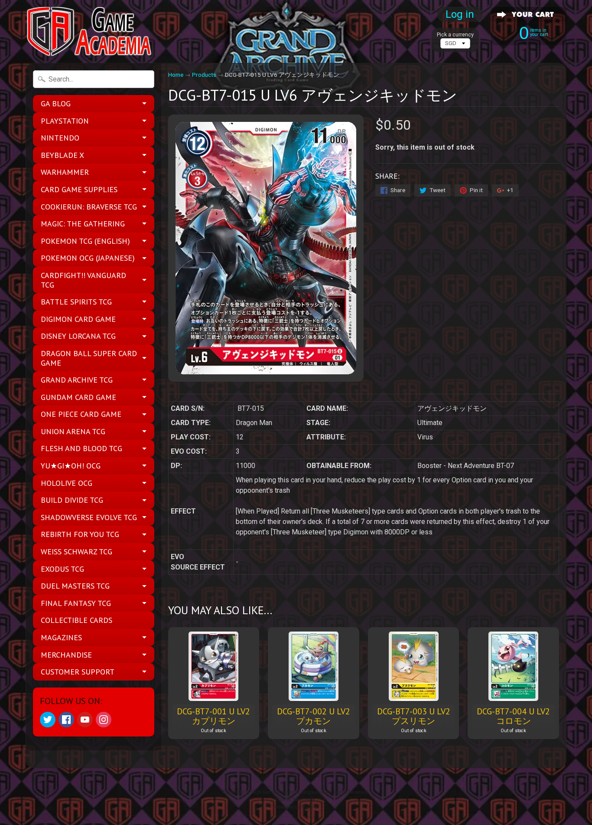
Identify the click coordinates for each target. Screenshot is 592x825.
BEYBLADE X (62, 155)
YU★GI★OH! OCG (71, 466)
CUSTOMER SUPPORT (77, 672)
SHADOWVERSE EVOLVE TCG (89, 517)
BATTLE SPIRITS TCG (76, 302)
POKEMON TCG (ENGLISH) (85, 241)
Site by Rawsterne (296, 799)
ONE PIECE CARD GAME (81, 414)
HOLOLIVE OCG (66, 483)
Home (175, 74)
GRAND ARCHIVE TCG (77, 380)
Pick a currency (455, 34)
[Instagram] (103, 719)
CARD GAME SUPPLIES (79, 189)
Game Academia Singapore (292, 792)
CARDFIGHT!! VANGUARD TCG (83, 280)
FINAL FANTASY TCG (76, 603)
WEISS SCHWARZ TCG (76, 552)
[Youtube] (85, 719)
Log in (460, 14)
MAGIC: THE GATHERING (83, 224)
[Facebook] (66, 719)
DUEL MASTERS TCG (75, 586)
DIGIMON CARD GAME (78, 319)
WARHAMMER (65, 172)
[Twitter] (47, 719)
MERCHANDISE (66, 655)
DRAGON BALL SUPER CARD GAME (89, 358)
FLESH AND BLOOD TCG (81, 448)
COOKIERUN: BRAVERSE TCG (89, 207)
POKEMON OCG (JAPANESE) (88, 258)
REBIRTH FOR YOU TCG (80, 534)
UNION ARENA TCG (73, 431)
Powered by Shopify (296, 807)
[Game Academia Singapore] (91, 31)
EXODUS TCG (62, 569)
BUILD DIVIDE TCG (72, 500)
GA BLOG (56, 103)
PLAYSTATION (65, 121)
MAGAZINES (61, 637)
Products (204, 74)
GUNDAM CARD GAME (78, 397)
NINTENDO (60, 138)
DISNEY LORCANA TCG (78, 336)
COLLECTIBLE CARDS (76, 620)
